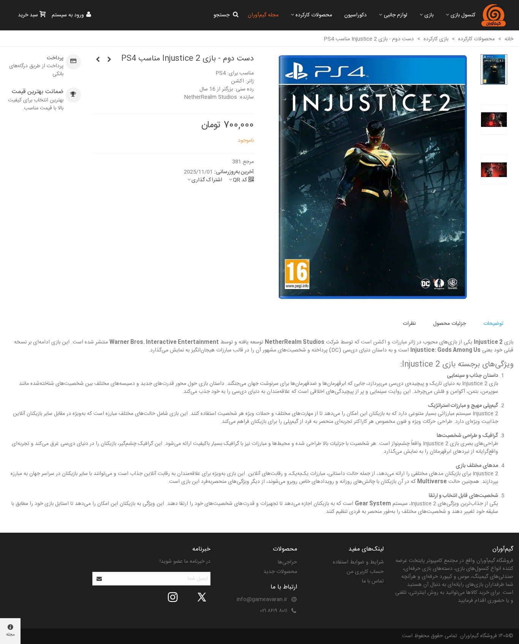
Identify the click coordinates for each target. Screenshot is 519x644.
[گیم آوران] (493, 15)
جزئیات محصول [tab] (449, 323)
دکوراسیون (355, 15)
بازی (429, 15)
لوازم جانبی (395, 15)
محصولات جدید (280, 571)
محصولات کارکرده (314, 15)
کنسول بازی (463, 15)
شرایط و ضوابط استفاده (358, 562)
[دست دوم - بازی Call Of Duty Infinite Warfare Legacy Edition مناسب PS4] (98, 60)
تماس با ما (373, 581)
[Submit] (99, 578)
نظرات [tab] (409, 323)
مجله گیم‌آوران (263, 15)
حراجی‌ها (287, 562)
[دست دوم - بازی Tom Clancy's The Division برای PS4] (109, 60)
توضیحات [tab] (493, 323)
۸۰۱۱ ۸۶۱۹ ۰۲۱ (273, 611)
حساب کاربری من (365, 571)
